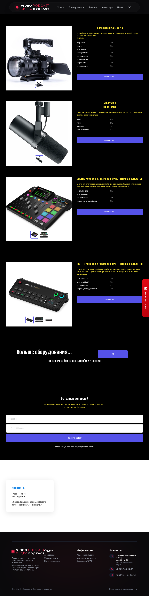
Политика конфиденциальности (123, 589)
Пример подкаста (52, 561)
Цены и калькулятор (86, 558)
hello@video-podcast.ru (126, 575)
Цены (120, 7)
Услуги (60, 7)
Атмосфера (107, 7)
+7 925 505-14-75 (124, 569)
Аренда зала (49, 555)
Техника (93, 7)
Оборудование (51, 558)
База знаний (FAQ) (85, 561)
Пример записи (76, 7)
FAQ (129, 7)
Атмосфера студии (85, 555)
